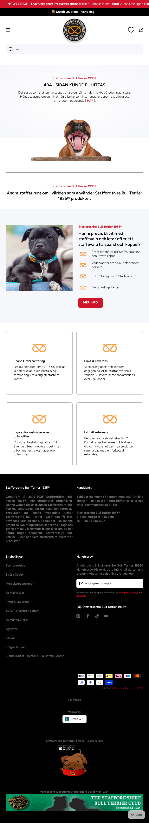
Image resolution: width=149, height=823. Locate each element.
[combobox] (74, 49)
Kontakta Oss (15, 605)
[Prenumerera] (138, 596)
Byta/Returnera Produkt (22, 623)
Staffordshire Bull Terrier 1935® (127, 701)
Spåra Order (14, 587)
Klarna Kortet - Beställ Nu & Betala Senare (35, 669)
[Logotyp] (74, 30)
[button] (74, 732)
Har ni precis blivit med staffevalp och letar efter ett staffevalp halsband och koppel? (109, 252)
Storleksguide (15, 578)
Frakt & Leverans (17, 614)
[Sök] (9, 49)
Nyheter (11, 642)
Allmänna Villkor (17, 633)
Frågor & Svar (15, 660)
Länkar (10, 651)
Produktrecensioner (20, 596)
